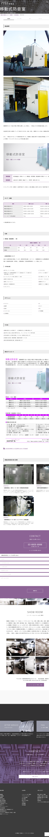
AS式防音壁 (2, 808)
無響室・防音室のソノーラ (5, 14)
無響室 (1, 794)
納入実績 (24, 799)
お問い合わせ (40, 790)
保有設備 (24, 805)
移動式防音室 (2, 802)
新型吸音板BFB (3, 811)
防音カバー (2, 805)
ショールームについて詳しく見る (35, 684)
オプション (40, 18)
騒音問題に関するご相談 (42, 797)
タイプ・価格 (19, 18)
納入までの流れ (25, 800)
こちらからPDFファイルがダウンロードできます (16, 448)
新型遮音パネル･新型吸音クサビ (6, 809)
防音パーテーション (4, 814)
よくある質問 (24, 797)
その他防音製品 (16, 14)
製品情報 (11, 14)
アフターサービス (25, 796)
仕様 (29, 18)
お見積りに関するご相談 (42, 796)
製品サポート (40, 799)
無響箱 (1, 797)
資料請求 (39, 800)
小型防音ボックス (3, 803)
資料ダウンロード (27, 771)
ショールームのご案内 (26, 794)
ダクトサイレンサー (4, 806)
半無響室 (2, 796)
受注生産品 (2, 799)
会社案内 (24, 790)
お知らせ (24, 802)
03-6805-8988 (35, 544)
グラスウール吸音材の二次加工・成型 (8, 812)
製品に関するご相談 (41, 794)
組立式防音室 (2, 800)
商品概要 (8, 18)
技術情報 (24, 803)
